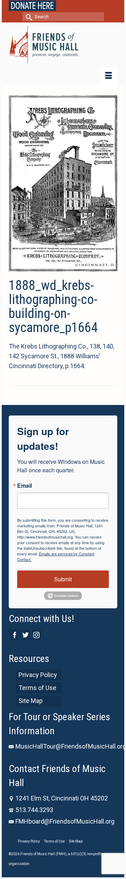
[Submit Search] (27, 16)
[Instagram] (36, 634)
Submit (63, 579)
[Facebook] (15, 634)
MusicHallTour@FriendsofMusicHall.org (70, 746)
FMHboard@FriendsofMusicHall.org (64, 821)
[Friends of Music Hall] (63, 44)
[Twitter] (25, 634)
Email (24, 485)
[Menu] (108, 76)
